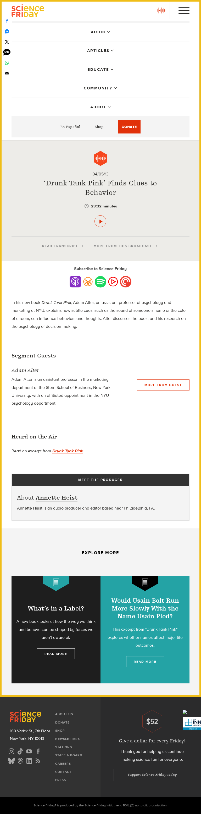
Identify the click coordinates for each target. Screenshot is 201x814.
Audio (98, 32)
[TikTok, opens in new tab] (20, 750)
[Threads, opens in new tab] (20, 760)
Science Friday (28, 11)
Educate (98, 69)
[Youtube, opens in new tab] (29, 750)
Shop (99, 127)
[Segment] (100, 158)
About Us (64, 714)
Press (60, 780)
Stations (63, 747)
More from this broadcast (123, 246)
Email (7, 73)
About (98, 107)
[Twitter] (7, 42)
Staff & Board (68, 755)
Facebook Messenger (7, 31)
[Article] (56, 583)
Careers (63, 763)
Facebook (7, 21)
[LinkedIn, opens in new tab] (29, 760)
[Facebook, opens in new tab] (38, 750)
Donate (129, 127)
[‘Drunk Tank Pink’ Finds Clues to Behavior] (100, 221)
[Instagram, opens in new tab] (11, 750)
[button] (161, 10)
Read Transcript (60, 246)
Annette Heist (56, 497)
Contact (63, 772)
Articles (98, 50)
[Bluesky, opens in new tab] (11, 760)
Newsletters (67, 739)
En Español (70, 127)
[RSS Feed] (38, 760)
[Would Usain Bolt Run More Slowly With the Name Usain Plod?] (144, 629)
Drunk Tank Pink (67, 450)
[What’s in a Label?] (56, 629)
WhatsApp (7, 63)
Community (98, 88)
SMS (7, 52)
